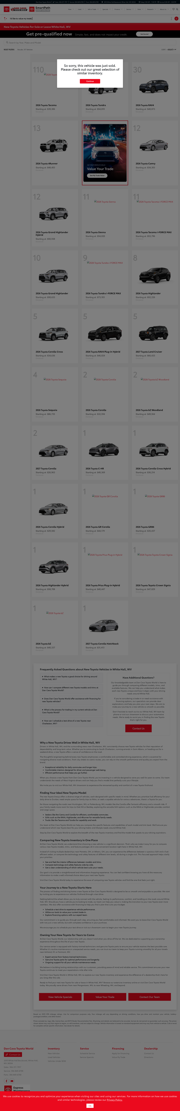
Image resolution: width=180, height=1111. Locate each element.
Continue (90, 81)
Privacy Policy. (115, 1099)
